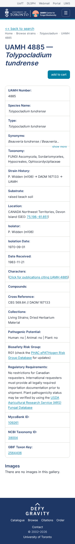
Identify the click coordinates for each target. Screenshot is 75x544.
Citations (47, 520)
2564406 (15, 453)
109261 (13, 423)
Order (60, 520)
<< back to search (19, 28)
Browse (33, 520)
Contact (37, 527)
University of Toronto (37, 537)
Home (9, 33)
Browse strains (26, 33)
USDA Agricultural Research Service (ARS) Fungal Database (34, 403)
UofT (20, 3)
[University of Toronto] (16, 13)
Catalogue (18, 520)
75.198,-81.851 (37, 217)
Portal (56, 3)
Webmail (44, 3)
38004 (13, 438)
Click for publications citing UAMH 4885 (38, 277)
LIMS (67, 3)
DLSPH (31, 3)
